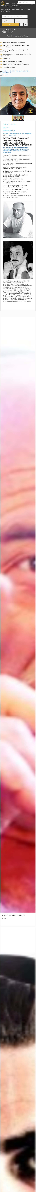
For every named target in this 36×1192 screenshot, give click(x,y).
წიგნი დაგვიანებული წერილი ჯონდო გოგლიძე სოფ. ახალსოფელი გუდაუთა (16, 148)
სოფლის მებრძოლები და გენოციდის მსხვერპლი (15, 151)
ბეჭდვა (13, 135)
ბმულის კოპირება (10, 124)
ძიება (10, 24)
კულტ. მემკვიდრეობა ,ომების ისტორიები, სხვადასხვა (14, 50)
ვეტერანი (5, 75)
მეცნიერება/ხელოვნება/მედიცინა (13, 61)
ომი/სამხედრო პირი (9, 67)
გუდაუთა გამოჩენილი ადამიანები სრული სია (17, 133)
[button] (34, 78)
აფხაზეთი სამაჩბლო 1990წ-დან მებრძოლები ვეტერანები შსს (15, 55)
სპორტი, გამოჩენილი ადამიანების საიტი (16, 64)
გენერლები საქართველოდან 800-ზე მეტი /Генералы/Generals (14, 46)
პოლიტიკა (6, 58)
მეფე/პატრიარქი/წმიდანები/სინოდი (14, 42)
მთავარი (10, 36)
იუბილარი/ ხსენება (22, 36)
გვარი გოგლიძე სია (9, 130)
